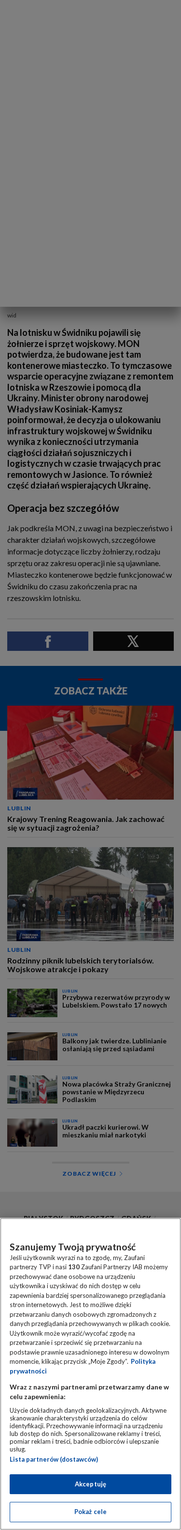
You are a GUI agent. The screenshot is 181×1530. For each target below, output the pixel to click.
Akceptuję (90, 1484)
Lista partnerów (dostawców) (54, 1459)
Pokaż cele (90, 1511)
